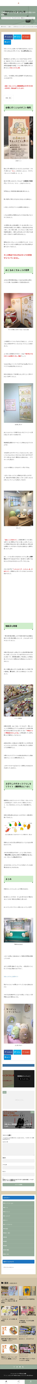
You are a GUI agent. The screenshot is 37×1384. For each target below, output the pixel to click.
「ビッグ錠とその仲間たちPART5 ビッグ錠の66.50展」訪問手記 (9, 1300)
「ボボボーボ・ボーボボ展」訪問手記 (9, 1320)
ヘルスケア (7, 1216)
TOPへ (31, 1382)
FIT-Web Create (16, 1375)
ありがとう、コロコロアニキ (26, 1339)
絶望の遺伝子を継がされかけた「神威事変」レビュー (9, 1339)
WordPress (30, 1375)
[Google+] (26, 37)
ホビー (6, 1220)
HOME (4, 26)
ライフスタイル (8, 1224)
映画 (6, 1237)
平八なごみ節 (23, 1373)
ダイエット (7, 1211)
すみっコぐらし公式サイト (11, 976)
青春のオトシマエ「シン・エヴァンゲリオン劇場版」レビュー (9, 1357)
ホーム (6, 1382)
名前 (4, 1157)
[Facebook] (8, 37)
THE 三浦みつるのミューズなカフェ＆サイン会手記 (27, 1359)
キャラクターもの (29, 18)
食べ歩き (7, 1254)
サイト (4, 1171)
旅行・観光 (7, 1233)
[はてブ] (7, 42)
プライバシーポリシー (8, 1267)
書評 (6, 1241)
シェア (18, 1382)
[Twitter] (17, 37)
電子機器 (7, 1250)
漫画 (24, 18)
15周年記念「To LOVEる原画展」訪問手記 (26, 1321)
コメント (5, 1141)
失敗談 (6, 1228)
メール (5, 1164)
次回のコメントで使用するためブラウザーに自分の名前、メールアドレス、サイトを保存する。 (18, 1180)
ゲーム (6, 1207)
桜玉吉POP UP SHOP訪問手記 (27, 1299)
